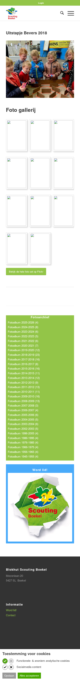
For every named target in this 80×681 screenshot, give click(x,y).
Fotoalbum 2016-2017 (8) (23, 364)
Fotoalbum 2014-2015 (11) (24, 373)
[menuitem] (41, 3)
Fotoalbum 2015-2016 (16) (24, 368)
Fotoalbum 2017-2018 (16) (24, 359)
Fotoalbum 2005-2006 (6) (23, 415)
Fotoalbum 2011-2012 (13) (24, 387)
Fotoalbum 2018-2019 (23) (24, 355)
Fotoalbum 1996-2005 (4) (23, 433)
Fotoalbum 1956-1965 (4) (23, 452)
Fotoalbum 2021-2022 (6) (23, 341)
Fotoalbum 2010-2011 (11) (24, 392)
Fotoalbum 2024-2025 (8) (23, 327)
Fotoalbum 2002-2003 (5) (23, 428)
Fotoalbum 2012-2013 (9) (23, 382)
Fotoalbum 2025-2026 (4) (23, 322)
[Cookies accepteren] (5, 661)
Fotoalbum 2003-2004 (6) (23, 424)
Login (41, 2)
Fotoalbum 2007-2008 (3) (23, 405)
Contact (10, 615)
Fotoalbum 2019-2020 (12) (24, 350)
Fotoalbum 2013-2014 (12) (24, 378)
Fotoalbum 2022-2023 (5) (23, 336)
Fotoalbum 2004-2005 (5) (23, 419)
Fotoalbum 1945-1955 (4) (23, 456)
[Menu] (69, 13)
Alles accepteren (29, 675)
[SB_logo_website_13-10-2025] (33, 13)
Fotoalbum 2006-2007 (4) (23, 410)
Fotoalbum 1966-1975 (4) (23, 447)
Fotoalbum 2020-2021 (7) (23, 345)
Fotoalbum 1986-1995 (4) (23, 438)
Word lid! (11, 610)
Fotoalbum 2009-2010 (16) (24, 396)
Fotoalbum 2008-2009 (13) (24, 401)
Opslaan (9, 675)
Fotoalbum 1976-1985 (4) (23, 442)
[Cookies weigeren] (11, 661)
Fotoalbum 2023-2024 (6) (23, 331)
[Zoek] (60, 13)
